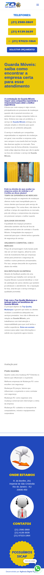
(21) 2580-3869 (22, 22)
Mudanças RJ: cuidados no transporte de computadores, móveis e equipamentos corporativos (20, 410)
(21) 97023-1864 (24, 41)
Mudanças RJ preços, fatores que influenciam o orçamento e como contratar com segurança (20, 391)
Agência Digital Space (29, 572)
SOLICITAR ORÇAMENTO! (22, 49)
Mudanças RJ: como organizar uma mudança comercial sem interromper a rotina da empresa (21, 401)
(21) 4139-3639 (22, 31)
